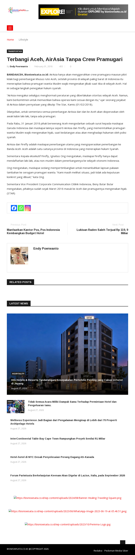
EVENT (10, 402)
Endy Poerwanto (19, 66)
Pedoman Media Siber (116, 550)
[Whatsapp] (21, 208)
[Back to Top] (122, 543)
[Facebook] (14, 208)
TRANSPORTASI (15, 51)
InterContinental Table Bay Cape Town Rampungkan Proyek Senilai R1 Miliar (57, 438)
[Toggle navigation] (10, 28)
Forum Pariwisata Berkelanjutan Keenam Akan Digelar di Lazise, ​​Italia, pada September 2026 (67, 475)
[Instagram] (28, 208)
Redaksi (98, 550)
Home (10, 39)
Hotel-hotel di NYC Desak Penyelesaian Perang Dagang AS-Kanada (52, 457)
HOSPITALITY (18, 373)
